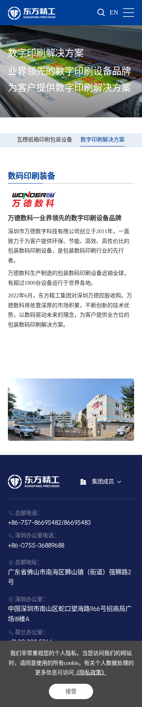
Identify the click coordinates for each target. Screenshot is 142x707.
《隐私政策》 (90, 672)
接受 (71, 691)
